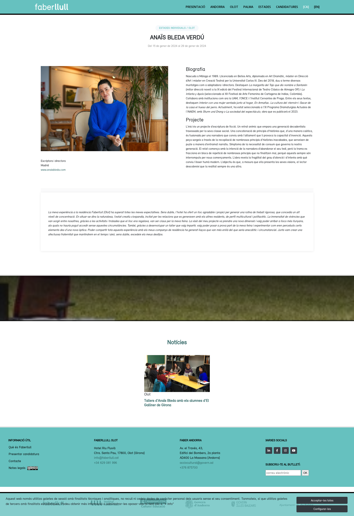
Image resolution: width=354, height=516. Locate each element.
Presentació (195, 7)
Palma (248, 7)
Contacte (15, 461)
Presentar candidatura (24, 454)
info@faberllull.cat (106, 458)
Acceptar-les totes (322, 500)
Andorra (217, 7)
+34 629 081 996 (105, 463)
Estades (264, 7)
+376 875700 (189, 467)
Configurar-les (322, 508)
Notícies (177, 342)
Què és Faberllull (20, 447)
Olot (234, 7)
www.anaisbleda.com (53, 169)
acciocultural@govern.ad (196, 463)
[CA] (306, 7)
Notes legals (17, 468)
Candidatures (287, 7)
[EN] (317, 7)
